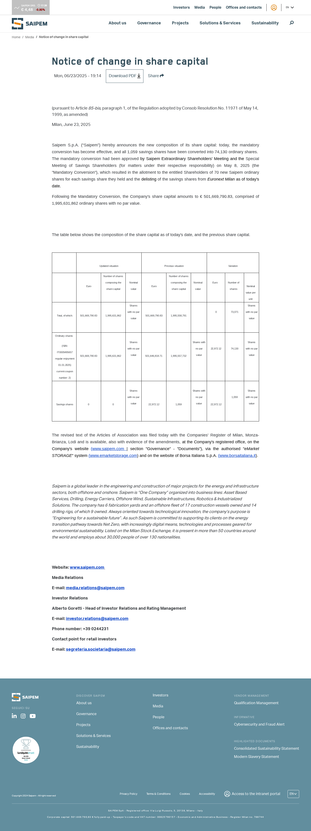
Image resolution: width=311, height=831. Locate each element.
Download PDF (123, 76)
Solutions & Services (220, 24)
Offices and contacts (244, 8)
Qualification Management (256, 703)
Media (199, 8)
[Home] (31, 23)
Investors (181, 8)
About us (117, 24)
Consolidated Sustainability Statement (266, 749)
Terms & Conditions (158, 794)
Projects (180, 24)
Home (16, 37)
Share (154, 76)
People (215, 8)
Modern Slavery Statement (256, 757)
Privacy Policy (128, 794)
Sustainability (265, 24)
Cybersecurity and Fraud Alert (259, 725)
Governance (149, 24)
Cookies (185, 794)
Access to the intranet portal (256, 794)
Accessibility (207, 794)
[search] (291, 23)
